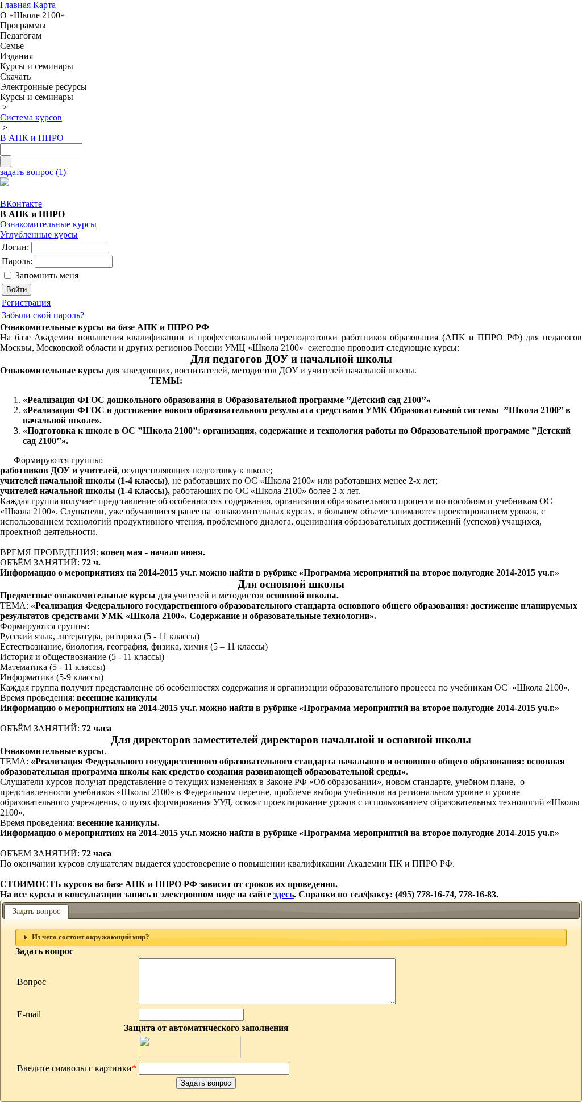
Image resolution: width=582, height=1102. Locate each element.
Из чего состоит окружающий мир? (90, 937)
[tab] (291, 937)
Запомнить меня (46, 275)
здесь (283, 894)
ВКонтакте (21, 204)
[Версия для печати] (4, 183)
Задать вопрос (36, 911)
